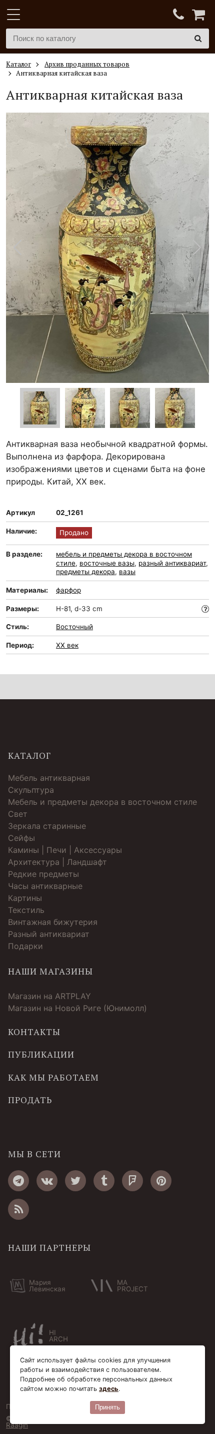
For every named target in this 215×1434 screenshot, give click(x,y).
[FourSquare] (132, 1180)
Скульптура (31, 790)
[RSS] (18, 1209)
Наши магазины (50, 971)
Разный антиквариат (49, 934)
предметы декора (85, 572)
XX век (67, 645)
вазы (127, 572)
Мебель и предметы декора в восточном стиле (102, 802)
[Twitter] (75, 1180)
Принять (107, 1407)
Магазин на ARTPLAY (49, 996)
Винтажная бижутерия (53, 922)
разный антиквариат (172, 563)
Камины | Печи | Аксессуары (65, 850)
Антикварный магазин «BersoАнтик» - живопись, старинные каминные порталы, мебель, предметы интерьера (68, 15)
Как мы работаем (53, 1077)
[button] (197, 248)
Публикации (41, 1054)
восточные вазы (107, 563)
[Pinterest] (161, 1180)
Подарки (25, 946)
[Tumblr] (104, 1180)
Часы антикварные (45, 886)
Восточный (74, 627)
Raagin (17, 1425)
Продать (30, 1100)
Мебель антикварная (49, 778)
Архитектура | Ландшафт (57, 862)
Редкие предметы (43, 874)
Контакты (34, 1032)
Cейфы (21, 838)
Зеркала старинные (47, 826)
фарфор (68, 590)
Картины (25, 898)
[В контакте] (47, 1180)
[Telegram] (18, 1180)
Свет (18, 814)
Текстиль (26, 910)
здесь (108, 1388)
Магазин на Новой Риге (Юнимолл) (77, 1008)
